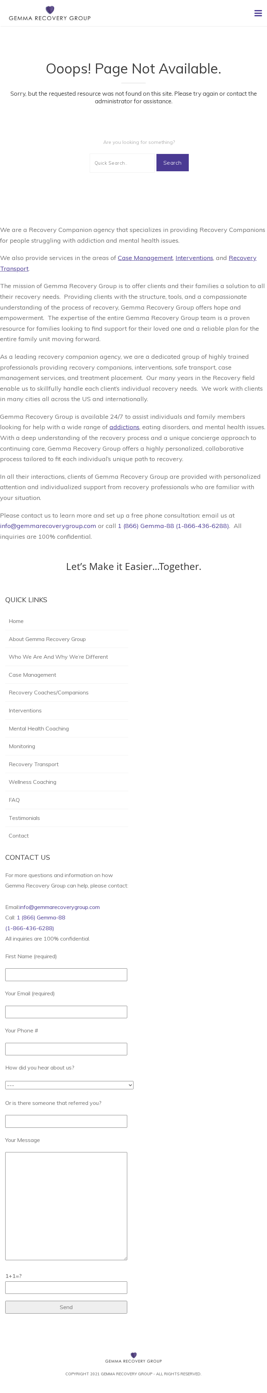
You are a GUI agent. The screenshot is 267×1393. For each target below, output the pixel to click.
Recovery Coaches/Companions (49, 692)
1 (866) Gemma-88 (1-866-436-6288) (173, 526)
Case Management (32, 674)
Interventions (25, 710)
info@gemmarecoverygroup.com (49, 526)
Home (16, 620)
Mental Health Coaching (39, 728)
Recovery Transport (34, 764)
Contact (19, 835)
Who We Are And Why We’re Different (58, 656)
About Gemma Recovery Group (47, 638)
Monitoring (22, 746)
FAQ (14, 799)
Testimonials (24, 817)
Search (172, 162)
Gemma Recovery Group (126, 1374)
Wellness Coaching (33, 781)
